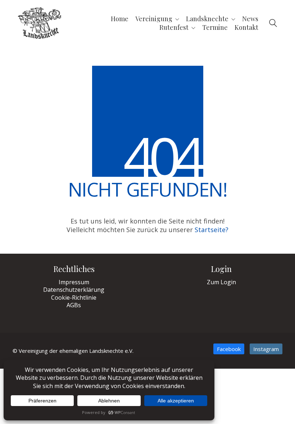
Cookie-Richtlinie (73, 297)
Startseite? (211, 229)
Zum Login (221, 282)
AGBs (74, 305)
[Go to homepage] (39, 23)
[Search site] (273, 23)
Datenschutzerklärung (73, 290)
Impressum (74, 282)
